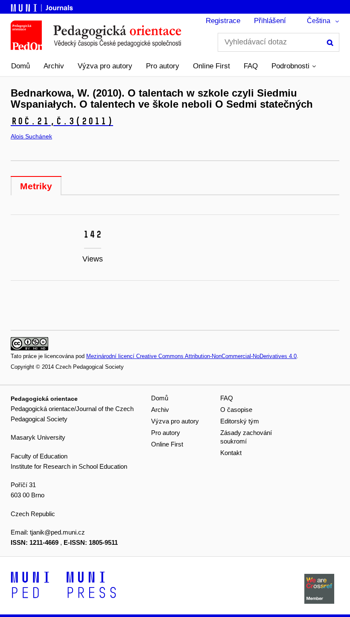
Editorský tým (239, 421)
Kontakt (231, 452)
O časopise (236, 409)
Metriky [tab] (36, 186)
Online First (211, 66)
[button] (293, 66)
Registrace (223, 21)
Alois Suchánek (31, 136)
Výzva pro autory (105, 66)
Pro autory (162, 66)
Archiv (54, 66)
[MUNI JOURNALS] (43, 6)
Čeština (318, 20)
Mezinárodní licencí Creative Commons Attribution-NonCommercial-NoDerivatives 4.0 (191, 356)
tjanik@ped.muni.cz (57, 532)
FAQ (251, 66)
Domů (20, 66)
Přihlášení (270, 21)
